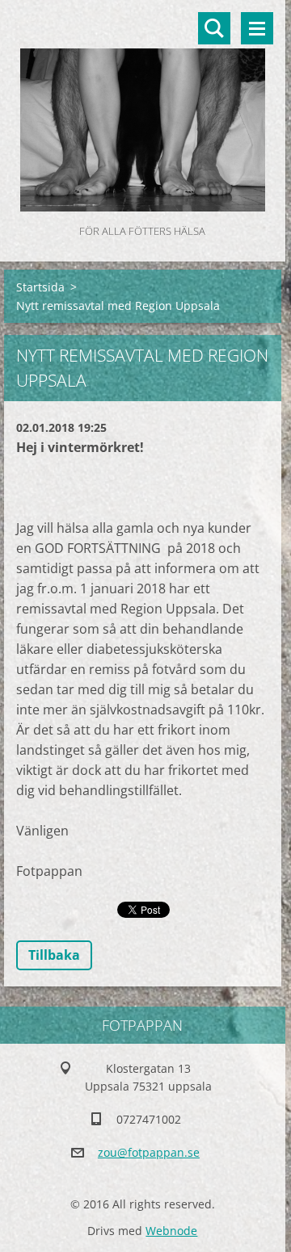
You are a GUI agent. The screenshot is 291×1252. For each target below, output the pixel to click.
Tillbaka (54, 955)
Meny (257, 28)
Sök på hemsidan (214, 28)
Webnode (171, 1230)
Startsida (40, 287)
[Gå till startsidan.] (142, 110)
